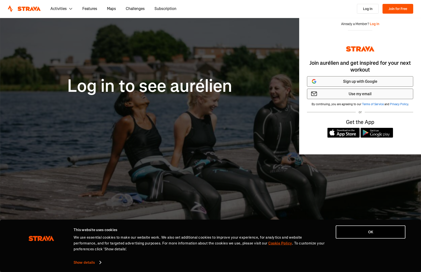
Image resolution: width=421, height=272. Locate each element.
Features (89, 8)
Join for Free (398, 9)
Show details (84, 262)
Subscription (165, 8)
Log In (368, 9)
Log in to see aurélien (149, 86)
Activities (58, 8)
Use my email (360, 93)
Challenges (135, 8)
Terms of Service (373, 104)
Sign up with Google (360, 81)
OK (370, 232)
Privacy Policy (399, 104)
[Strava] (24, 9)
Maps (111, 8)
